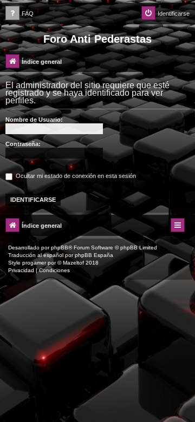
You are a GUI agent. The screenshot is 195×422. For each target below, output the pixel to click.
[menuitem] (19, 14)
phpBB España (94, 255)
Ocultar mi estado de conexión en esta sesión (75, 176)
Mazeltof (73, 263)
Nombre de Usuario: (34, 119)
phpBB (59, 247)
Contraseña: (23, 144)
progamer (34, 263)
